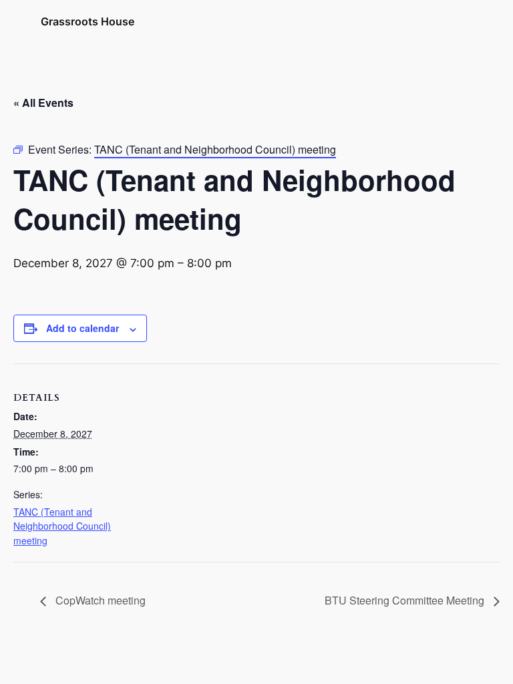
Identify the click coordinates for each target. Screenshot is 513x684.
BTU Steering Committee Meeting (406, 600)
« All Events (43, 102)
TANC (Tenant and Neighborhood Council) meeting (62, 526)
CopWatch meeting (99, 600)
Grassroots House (87, 21)
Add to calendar (82, 328)
